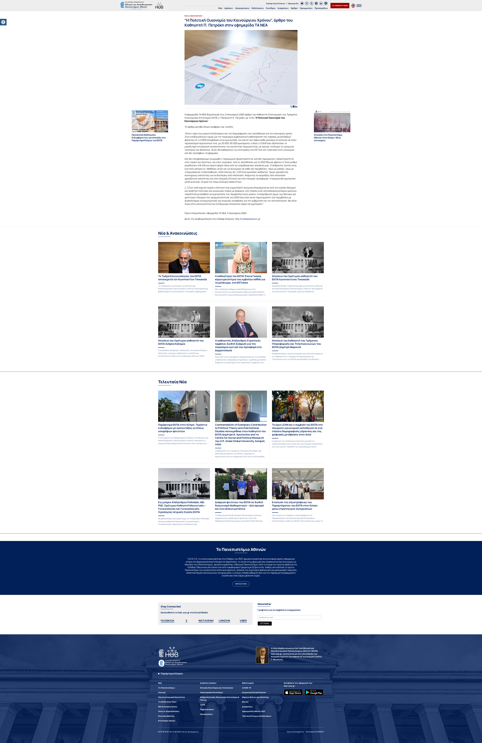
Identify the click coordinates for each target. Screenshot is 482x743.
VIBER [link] (243, 620)
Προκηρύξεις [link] (321, 8)
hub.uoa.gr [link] (289, 686)
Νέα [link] (220, 8)
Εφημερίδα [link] (293, 3)
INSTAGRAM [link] (206, 620)
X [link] (186, 620)
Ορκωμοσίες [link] (306, 8)
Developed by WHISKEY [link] (315, 732)
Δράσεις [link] (228, 8)
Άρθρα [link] (294, 8)
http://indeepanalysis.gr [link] (247, 218)
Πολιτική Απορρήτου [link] (295, 732)
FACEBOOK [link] (167, 620)
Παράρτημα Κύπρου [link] (275, 3)
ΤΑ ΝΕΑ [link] (222, 213)
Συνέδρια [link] (270, 8)
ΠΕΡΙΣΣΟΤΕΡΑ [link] (241, 584)
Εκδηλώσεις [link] (258, 8)
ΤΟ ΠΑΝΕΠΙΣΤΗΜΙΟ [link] (340, 5)
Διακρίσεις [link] (283, 8)
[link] (3, 22)
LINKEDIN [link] (224, 620)
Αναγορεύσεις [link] (242, 8)
